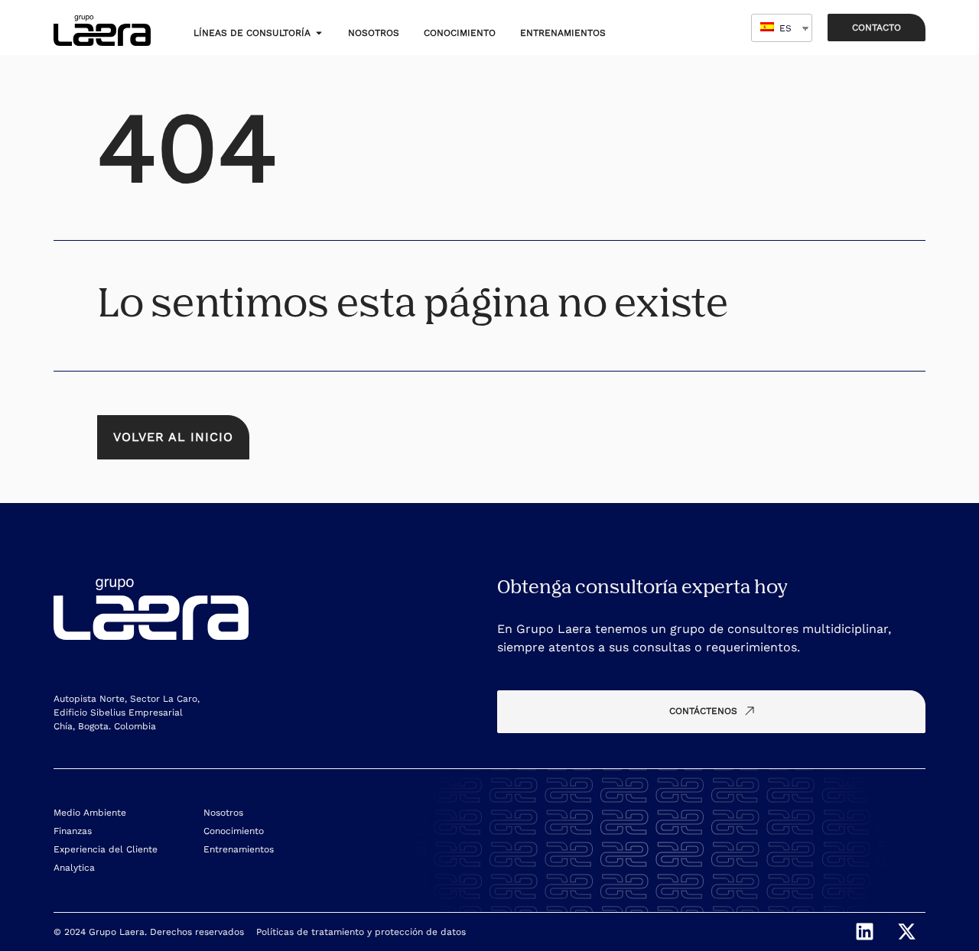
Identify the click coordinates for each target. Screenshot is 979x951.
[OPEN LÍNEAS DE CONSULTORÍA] (319, 33)
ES (784, 28)
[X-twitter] (906, 932)
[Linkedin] (864, 932)
